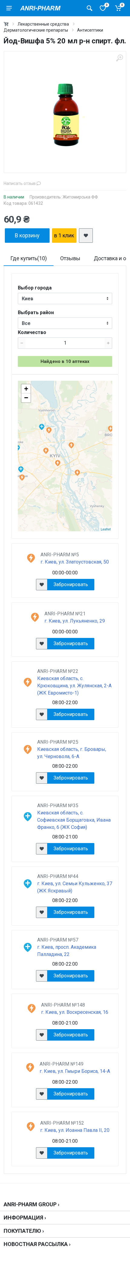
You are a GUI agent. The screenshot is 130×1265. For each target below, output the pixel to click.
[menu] (9, 8)
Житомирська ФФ (80, 197)
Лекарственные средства (43, 24)
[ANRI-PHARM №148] (71, 445)
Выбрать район (36, 312)
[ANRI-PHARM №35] (20, 469)
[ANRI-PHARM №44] (41, 427)
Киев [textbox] (27, 298)
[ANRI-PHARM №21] (48, 430)
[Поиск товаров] (89, 8)
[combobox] (65, 298)
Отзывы (70, 258)
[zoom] (119, 58)
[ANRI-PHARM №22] (21, 477)
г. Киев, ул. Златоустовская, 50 (75, 562)
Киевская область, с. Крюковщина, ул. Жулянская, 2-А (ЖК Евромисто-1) (74, 686)
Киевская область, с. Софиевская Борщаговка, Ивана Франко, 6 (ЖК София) (74, 820)
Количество (32, 332)
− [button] (26, 397)
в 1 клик (64, 235)
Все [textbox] (26, 323)
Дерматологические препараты (36, 30)
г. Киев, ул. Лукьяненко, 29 (74, 621)
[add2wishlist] (86, 235)
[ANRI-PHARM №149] (77, 473)
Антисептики (90, 30)
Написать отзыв (20, 183)
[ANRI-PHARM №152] (57, 463)
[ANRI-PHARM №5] (45, 451)
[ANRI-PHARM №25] (110, 429)
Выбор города (35, 288)
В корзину (27, 235)
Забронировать (71, 584)
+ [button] (26, 388)
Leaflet (106, 528)
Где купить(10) (28, 258)
